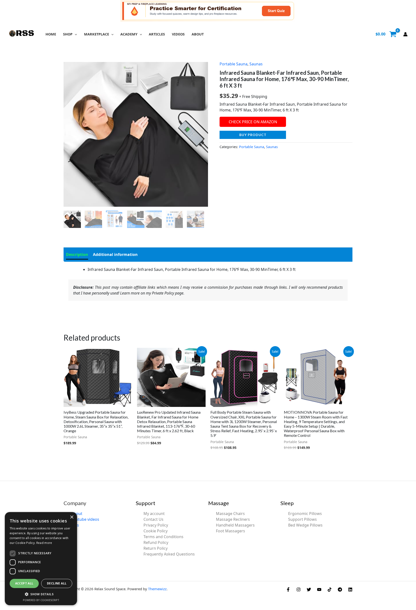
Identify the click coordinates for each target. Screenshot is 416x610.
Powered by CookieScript (41, 600)
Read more (44, 543)
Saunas (256, 64)
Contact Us (153, 519)
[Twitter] (309, 589)
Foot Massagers (230, 531)
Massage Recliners (233, 519)
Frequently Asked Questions (169, 554)
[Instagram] (298, 589)
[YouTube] (319, 589)
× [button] (71, 517)
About (76, 513)
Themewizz (157, 588)
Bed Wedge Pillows (305, 525)
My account (154, 513)
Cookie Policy (155, 531)
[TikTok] (329, 589)
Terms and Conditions (163, 536)
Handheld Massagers (235, 525)
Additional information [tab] (115, 254)
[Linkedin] (350, 589)
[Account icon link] (405, 34)
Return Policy (155, 548)
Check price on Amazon (253, 121)
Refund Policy (155, 542)
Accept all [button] (24, 583)
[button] (74, 34)
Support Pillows (302, 519)
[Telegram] (340, 589)
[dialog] (41, 558)
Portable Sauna (233, 64)
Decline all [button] (56, 583)
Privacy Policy (155, 525)
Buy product (252, 135)
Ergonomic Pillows (305, 513)
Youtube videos (85, 519)
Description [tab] (77, 254)
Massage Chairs (230, 513)
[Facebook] (288, 589)
